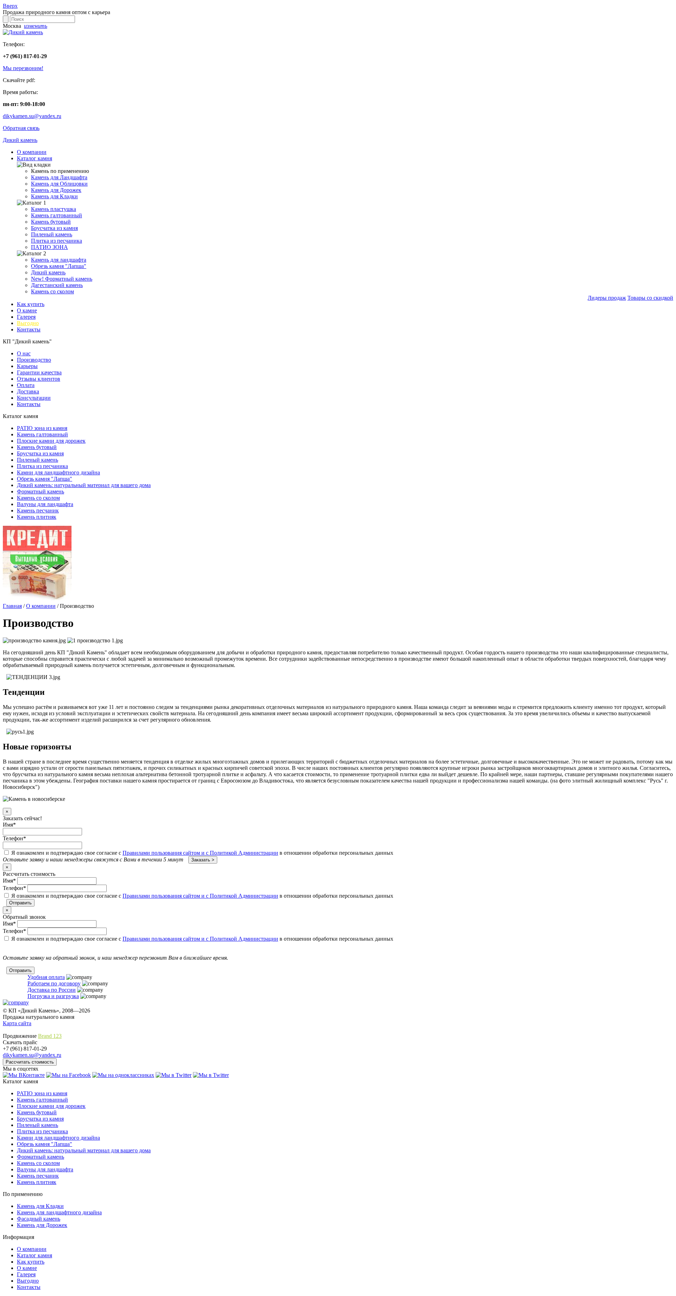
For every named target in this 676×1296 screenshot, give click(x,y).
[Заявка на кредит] (37, 600)
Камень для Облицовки (59, 184)
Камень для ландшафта (58, 260)
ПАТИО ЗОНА (49, 247)
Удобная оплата (46, 977)
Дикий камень (20, 140)
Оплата (26, 385)
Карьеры (27, 366)
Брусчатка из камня (54, 228)
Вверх (10, 6)
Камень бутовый (51, 222)
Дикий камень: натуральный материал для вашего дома (84, 485)
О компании (31, 152)
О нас (24, 353)
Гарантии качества (39, 372)
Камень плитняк (36, 517)
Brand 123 (50, 1036)
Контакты (28, 329)
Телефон (14, 838)
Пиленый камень (51, 234)
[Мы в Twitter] (174, 1075)
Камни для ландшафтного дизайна (58, 472)
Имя (9, 825)
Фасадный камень (38, 1219)
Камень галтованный (56, 215)
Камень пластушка (53, 209)
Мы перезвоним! (23, 68)
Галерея (26, 317)
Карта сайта (17, 1023)
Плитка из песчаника (56, 241)
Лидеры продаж (607, 298)
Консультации (34, 398)
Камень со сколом (52, 291)
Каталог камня (34, 158)
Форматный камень (61, 279)
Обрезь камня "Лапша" (58, 266)
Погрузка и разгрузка (53, 996)
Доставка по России (51, 990)
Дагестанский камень (57, 285)
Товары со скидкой (650, 298)
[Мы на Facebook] (68, 1075)
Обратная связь (21, 128)
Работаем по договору (54, 983)
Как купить (30, 304)
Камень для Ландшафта (59, 177)
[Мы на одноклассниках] (123, 1075)
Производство (34, 360)
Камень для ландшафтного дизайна (59, 1212)
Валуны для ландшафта (45, 504)
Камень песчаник (38, 510)
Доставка (28, 391)
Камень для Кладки (54, 196)
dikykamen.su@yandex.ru (32, 116)
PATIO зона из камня (42, 428)
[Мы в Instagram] (211, 1075)
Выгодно (28, 323)
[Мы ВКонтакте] (24, 1075)
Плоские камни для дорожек (51, 441)
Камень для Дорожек (56, 190)
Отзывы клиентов (38, 379)
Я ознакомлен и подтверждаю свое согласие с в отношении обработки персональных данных (201, 853)
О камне (27, 310)
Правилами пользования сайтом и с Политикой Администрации (200, 853)
